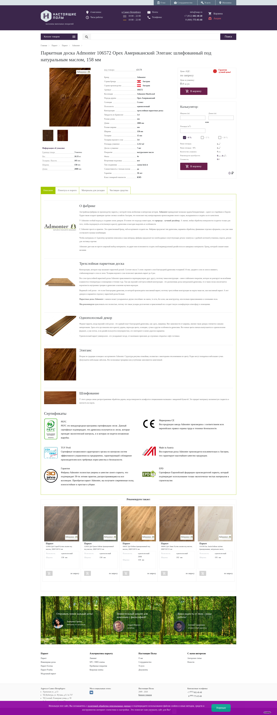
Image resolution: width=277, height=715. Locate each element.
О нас (140, 658)
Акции (217, 18)
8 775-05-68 (195, 696)
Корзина (218, 13)
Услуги (141, 666)
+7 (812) (193, 16)
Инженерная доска (48, 662)
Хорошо (221, 708)
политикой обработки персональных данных (109, 706)
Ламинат (93, 658)
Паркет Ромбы (47, 670)
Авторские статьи (194, 658)
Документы (143, 670)
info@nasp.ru (196, 12)
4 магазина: (96, 12)
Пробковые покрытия (98, 666)
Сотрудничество (144, 662)
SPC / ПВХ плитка (97, 662)
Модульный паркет (48, 674)
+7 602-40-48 (194, 692)
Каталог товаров (145, 695)
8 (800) (193, 20)
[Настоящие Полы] (59, 16)
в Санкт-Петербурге (131, 12)
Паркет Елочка (47, 666)
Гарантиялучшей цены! (224, 71)
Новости (190, 662)
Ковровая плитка (96, 670)
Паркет (43, 658)
